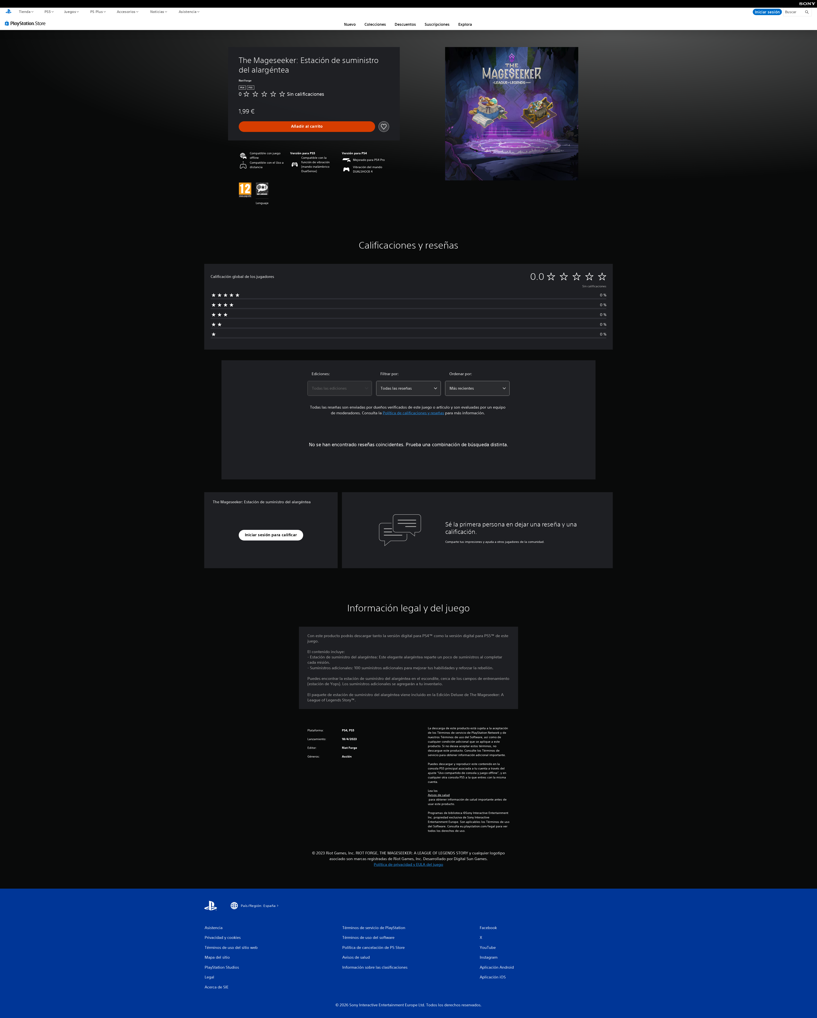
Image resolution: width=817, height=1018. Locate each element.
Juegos (70, 11)
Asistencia (187, 11)
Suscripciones (437, 24)
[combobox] (339, 388)
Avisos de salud (439, 795)
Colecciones (375, 24)
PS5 (47, 11)
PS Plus (96, 11)
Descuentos (405, 24)
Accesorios (126, 11)
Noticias (157, 11)
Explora (465, 24)
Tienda (24, 11)
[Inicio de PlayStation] (8, 12)
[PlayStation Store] (26, 23)
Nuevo (350, 24)
